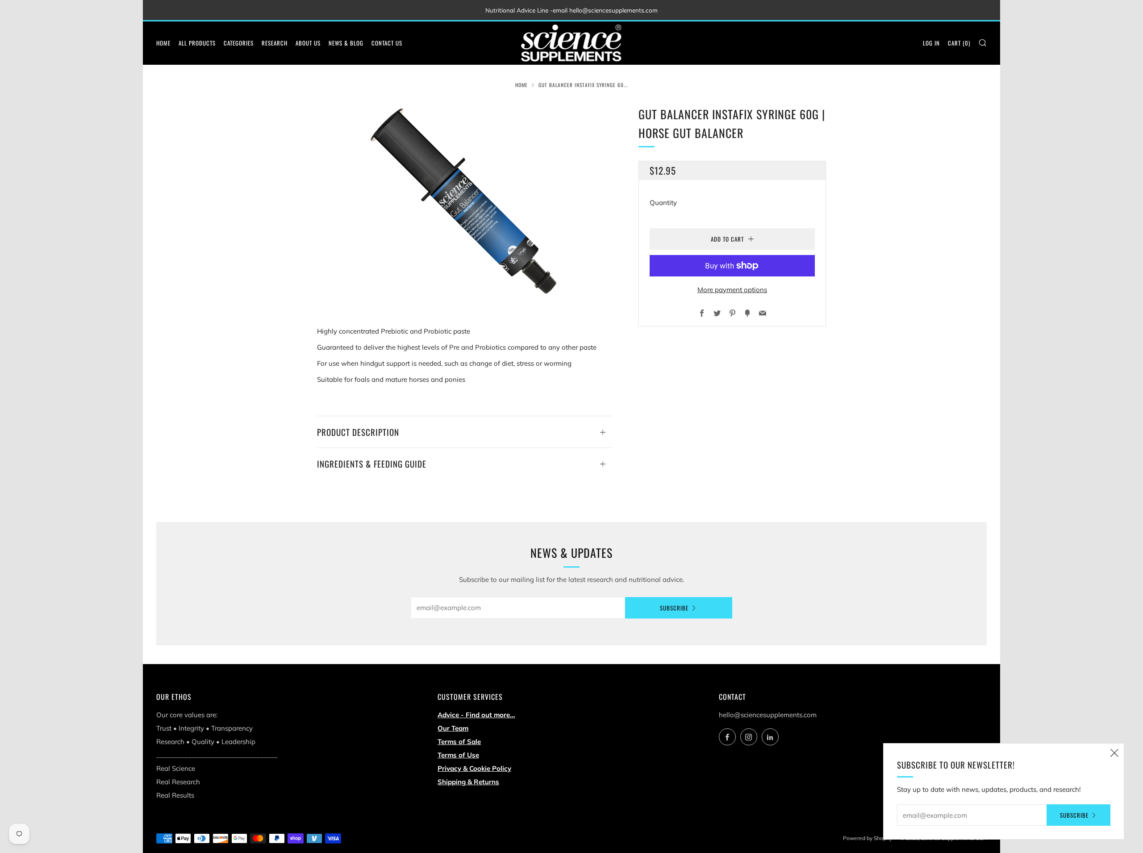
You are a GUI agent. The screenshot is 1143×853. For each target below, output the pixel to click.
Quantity (663, 202)
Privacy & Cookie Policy (474, 768)
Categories (239, 42)
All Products (197, 42)
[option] (464, 201)
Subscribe (674, 607)
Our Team (453, 728)
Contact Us (386, 42)
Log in (931, 42)
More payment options (732, 289)
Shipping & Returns (468, 782)
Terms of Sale (459, 741)
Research (275, 42)
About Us (308, 42)
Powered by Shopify (867, 838)
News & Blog (346, 42)
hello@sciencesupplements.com (768, 715)
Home (163, 42)
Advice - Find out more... (476, 715)
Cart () (959, 42)
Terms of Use (458, 755)
